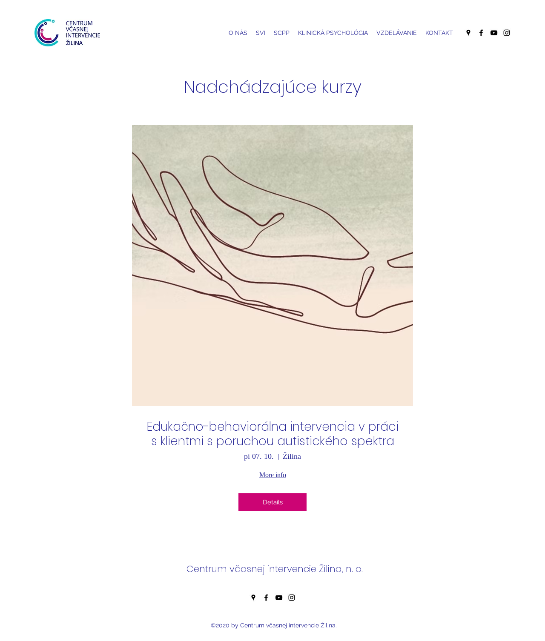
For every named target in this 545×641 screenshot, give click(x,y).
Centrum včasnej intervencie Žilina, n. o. (274, 568)
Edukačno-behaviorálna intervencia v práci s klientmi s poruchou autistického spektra (273, 434)
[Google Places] (468, 33)
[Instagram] (506, 33)
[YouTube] (494, 33)
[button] (282, 32)
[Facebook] (481, 33)
